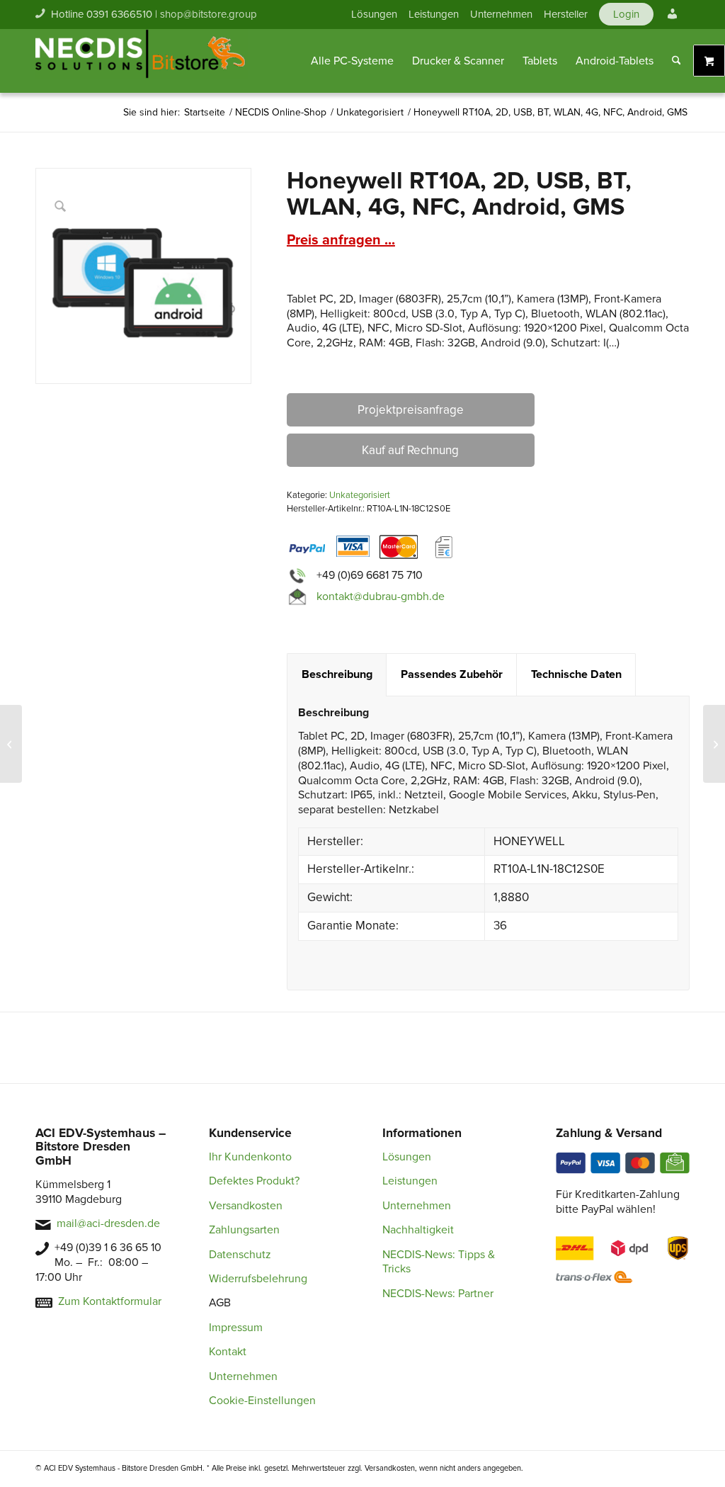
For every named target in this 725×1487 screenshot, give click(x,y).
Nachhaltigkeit (418, 1230)
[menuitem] (374, 14)
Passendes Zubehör (452, 674)
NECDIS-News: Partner (437, 1294)
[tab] (337, 674)
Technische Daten (576, 674)
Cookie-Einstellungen (262, 1400)
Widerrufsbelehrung (258, 1279)
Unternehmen (501, 14)
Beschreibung (337, 674)
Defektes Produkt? (254, 1181)
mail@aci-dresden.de (108, 1223)
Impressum (236, 1328)
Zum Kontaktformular (109, 1301)
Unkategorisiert (359, 495)
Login (626, 14)
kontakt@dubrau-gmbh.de (380, 596)
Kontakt (227, 1352)
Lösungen (374, 14)
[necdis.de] (141, 61)
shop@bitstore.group (208, 14)
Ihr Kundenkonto (250, 1157)
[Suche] (676, 61)
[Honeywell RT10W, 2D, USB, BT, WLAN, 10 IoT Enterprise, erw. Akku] (714, 744)
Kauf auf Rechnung (410, 450)
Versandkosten (245, 1206)
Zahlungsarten (244, 1230)
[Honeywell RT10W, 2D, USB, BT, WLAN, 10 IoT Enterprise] (11, 744)
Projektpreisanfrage (411, 409)
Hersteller (566, 14)
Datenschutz (240, 1255)
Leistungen (434, 14)
